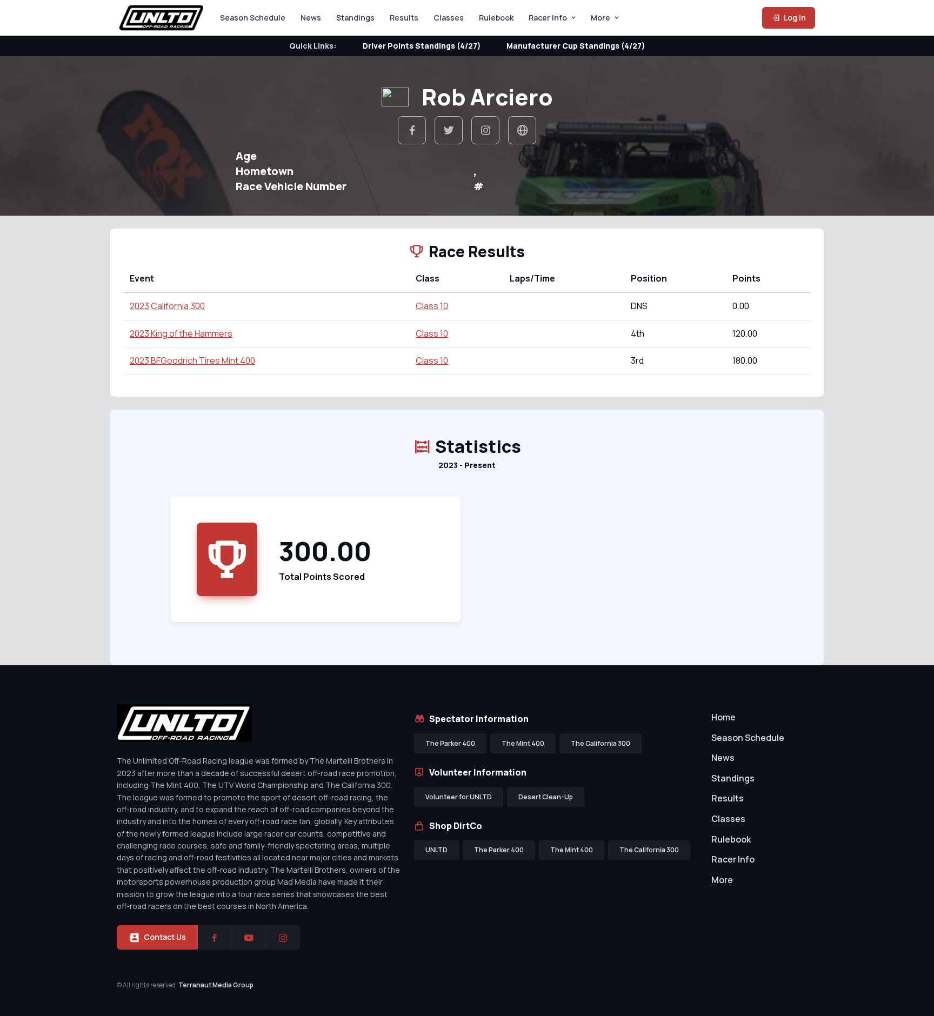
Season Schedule (252, 17)
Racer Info (548, 17)
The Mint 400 (523, 743)
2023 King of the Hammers (181, 333)
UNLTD (436, 849)
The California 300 (600, 743)
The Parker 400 (450, 743)
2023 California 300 (167, 306)
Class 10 (432, 306)
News (311, 17)
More (600, 17)
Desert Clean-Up (545, 796)
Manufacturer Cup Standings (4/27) (575, 46)
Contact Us (165, 937)
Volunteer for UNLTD (458, 796)
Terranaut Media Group (215, 985)
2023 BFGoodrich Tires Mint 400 (192, 360)
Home (723, 717)
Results (404, 17)
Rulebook (496, 17)
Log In (794, 17)
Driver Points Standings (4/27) (422, 46)
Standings (355, 17)
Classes (448, 17)
